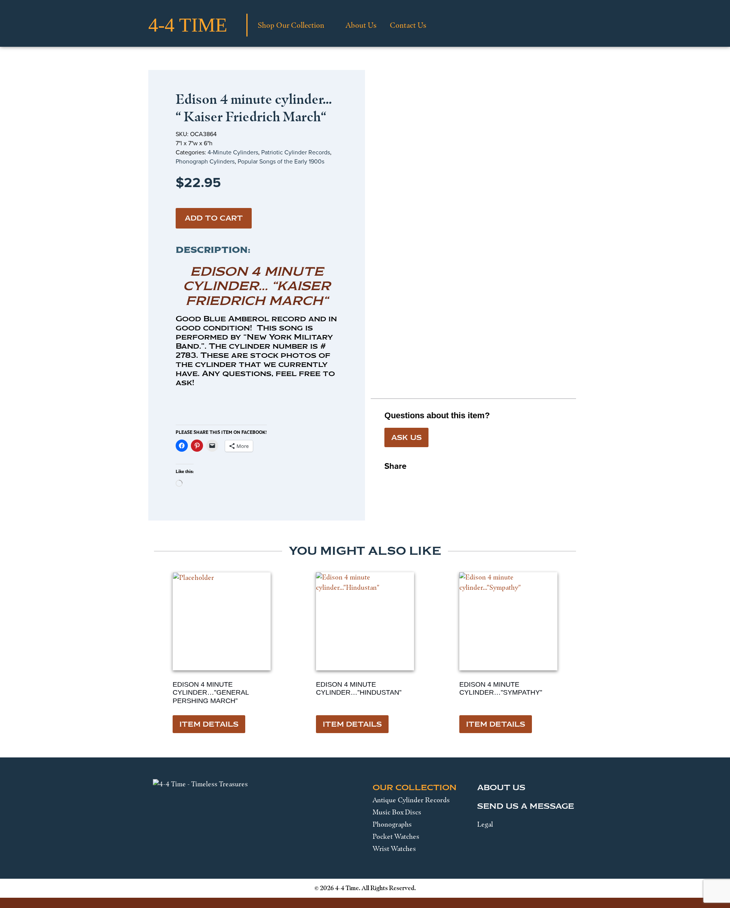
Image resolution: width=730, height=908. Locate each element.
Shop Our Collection (291, 25)
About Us (361, 25)
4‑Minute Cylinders (233, 152)
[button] (390, 480)
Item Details (208, 724)
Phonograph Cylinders (205, 161)
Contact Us (408, 25)
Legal (485, 824)
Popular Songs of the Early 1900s (281, 161)
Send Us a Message (525, 806)
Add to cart (214, 218)
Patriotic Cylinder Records (295, 152)
